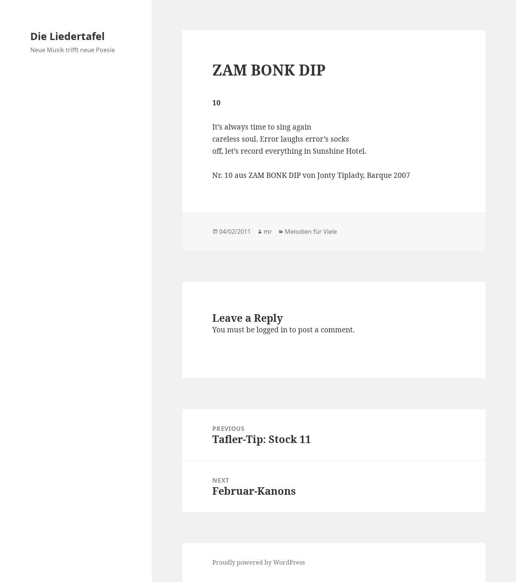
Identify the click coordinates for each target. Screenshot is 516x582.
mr (268, 231)
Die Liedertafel (67, 36)
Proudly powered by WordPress (258, 562)
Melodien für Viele (311, 231)
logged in (271, 330)
